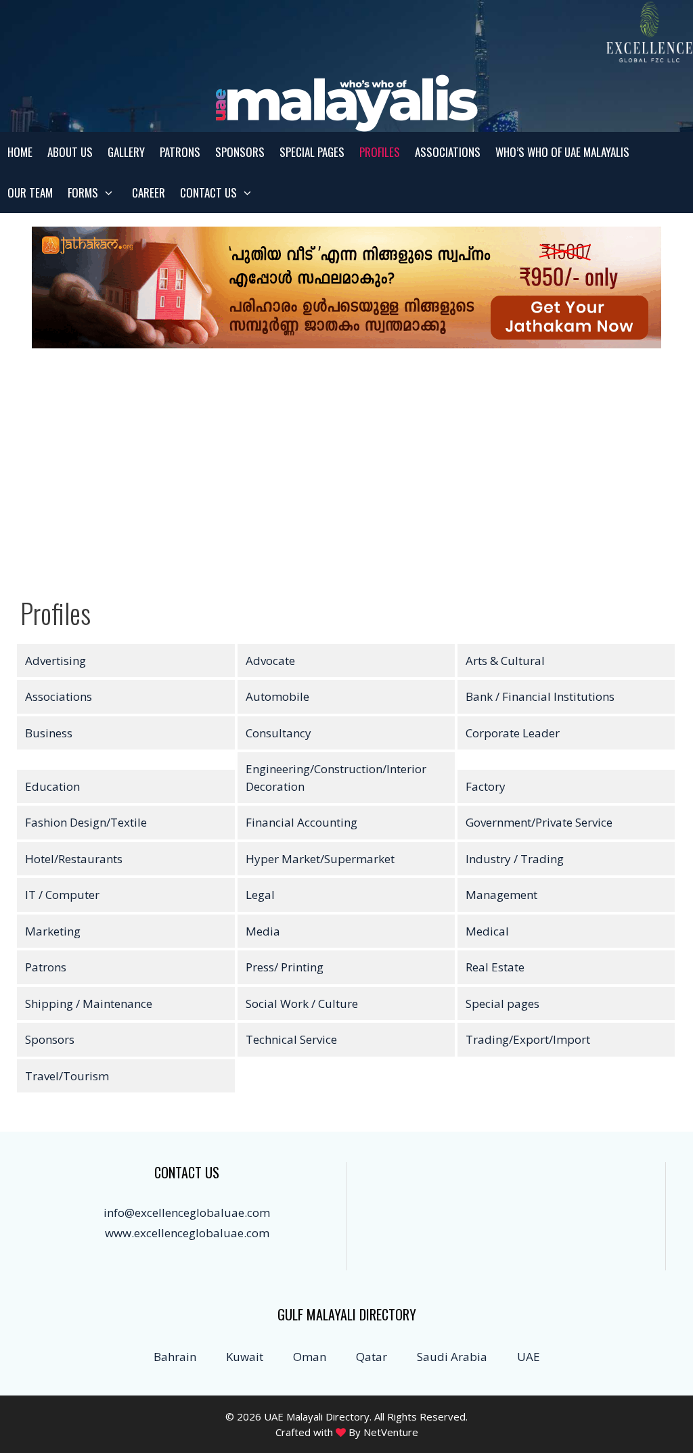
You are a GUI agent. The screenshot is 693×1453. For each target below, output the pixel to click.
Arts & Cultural (505, 660)
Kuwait (244, 1356)
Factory (486, 786)
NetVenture (390, 1432)
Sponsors (240, 151)
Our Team (30, 192)
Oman (309, 1356)
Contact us (208, 192)
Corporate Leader (513, 733)
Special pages (312, 151)
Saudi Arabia (452, 1356)
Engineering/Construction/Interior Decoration (336, 777)
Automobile (277, 696)
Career (148, 192)
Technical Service (291, 1039)
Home (19, 151)
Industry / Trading (515, 859)
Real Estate (495, 967)
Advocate (270, 660)
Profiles (379, 151)
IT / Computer (62, 894)
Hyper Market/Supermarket (320, 859)
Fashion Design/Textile (86, 822)
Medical (487, 931)
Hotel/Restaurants (73, 859)
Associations (447, 151)
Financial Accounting (301, 822)
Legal (260, 894)
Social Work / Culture (302, 1003)
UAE (528, 1356)
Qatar (371, 1356)
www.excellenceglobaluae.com (187, 1233)
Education (52, 786)
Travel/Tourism (67, 1076)
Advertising (55, 660)
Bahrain (175, 1356)
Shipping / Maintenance (88, 1003)
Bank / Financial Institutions (540, 696)
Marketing (53, 931)
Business (48, 733)
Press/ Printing (284, 967)
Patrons (180, 151)
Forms (83, 192)
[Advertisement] (346, 475)
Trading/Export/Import (528, 1039)
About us (70, 151)
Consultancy (278, 733)
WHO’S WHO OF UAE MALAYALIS (562, 151)
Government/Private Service (539, 822)
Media (263, 931)
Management (501, 894)
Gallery (126, 151)
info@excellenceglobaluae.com (187, 1212)
